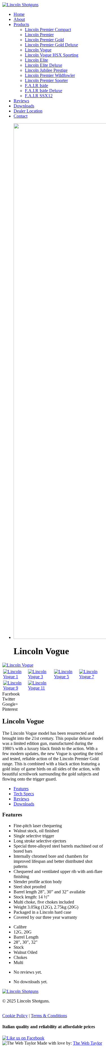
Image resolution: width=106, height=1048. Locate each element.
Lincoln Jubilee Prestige (46, 70)
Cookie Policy (15, 1015)
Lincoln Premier (39, 34)
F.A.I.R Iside (36, 85)
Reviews (21, 100)
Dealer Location (28, 111)
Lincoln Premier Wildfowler (50, 75)
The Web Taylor (87, 1043)
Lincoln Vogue (38, 49)
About (19, 19)
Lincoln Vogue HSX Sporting (51, 55)
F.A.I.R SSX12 (39, 95)
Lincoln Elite (36, 60)
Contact (20, 116)
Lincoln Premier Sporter (46, 80)
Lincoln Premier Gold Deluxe (51, 44)
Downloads (24, 105)
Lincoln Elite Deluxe (43, 65)
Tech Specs (24, 793)
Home (19, 14)
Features (21, 788)
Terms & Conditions (49, 1015)
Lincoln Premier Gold (44, 39)
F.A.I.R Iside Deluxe (43, 90)
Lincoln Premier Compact (48, 29)
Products (21, 24)
